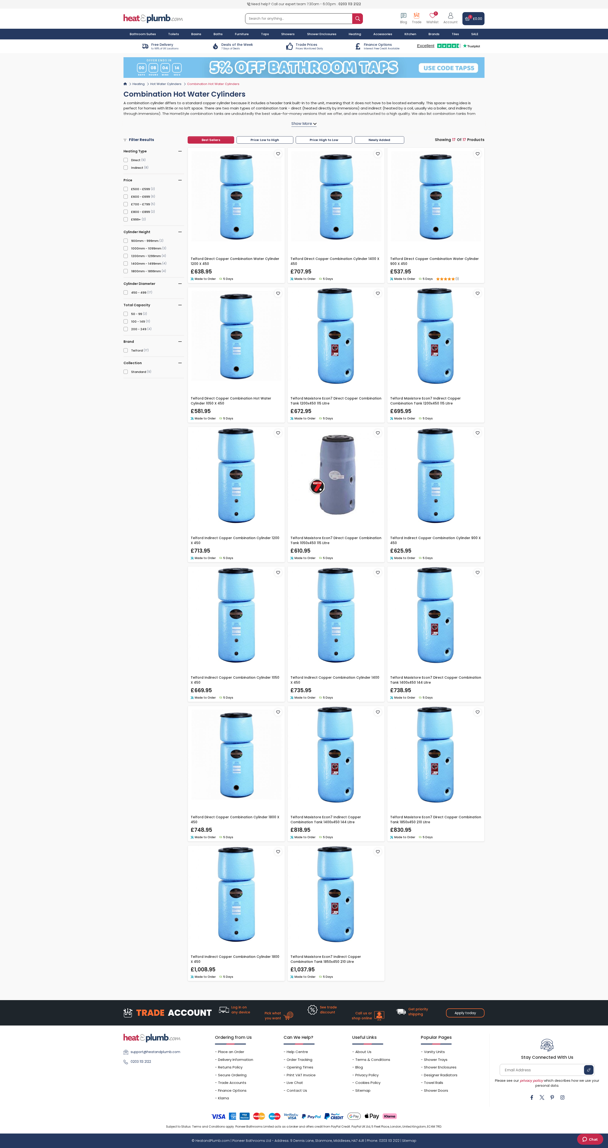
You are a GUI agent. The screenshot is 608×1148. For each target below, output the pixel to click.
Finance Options (232, 1090)
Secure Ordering (232, 1075)
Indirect (137, 167)
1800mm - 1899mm (146, 271)
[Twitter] (541, 1097)
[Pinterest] (552, 1097)
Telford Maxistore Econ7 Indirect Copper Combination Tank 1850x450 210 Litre (325, 959)
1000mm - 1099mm (146, 248)
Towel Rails (433, 1082)
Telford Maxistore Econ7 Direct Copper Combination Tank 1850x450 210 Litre (435, 819)
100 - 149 (138, 321)
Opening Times (300, 1067)
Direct (135, 160)
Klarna (223, 1098)
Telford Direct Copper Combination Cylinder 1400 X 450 (334, 261)
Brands (433, 34)
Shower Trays (435, 1059)
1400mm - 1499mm (146, 263)
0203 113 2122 (349, 4)
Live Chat (295, 1082)
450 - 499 (138, 292)
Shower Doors (436, 1090)
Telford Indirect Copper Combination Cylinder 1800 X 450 (235, 959)
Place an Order (231, 1051)
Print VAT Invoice (301, 1075)
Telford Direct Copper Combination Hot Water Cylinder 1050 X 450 (231, 401)
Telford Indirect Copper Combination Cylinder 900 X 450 (435, 540)
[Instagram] (562, 1097)
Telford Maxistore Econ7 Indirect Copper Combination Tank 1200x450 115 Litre (425, 401)
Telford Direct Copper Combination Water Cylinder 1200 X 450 (235, 261)
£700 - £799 (140, 204)
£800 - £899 (140, 212)
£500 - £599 (140, 189)
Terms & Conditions (372, 1059)
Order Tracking (299, 1059)
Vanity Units (434, 1051)
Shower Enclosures (440, 1067)
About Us (363, 1051)
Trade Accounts (232, 1082)
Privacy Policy (367, 1075)
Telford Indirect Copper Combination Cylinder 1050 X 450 (235, 680)
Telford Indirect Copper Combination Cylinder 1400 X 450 (334, 680)
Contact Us (297, 1090)
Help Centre (297, 1051)
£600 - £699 (140, 196)
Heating (139, 84)
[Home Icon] (125, 83)
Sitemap (362, 1090)
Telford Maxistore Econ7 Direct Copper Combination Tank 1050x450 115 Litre (335, 540)
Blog (359, 1067)
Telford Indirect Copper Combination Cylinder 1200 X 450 (235, 540)
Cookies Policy (367, 1082)
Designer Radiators (440, 1075)
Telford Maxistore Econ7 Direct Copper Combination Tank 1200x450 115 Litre (335, 401)
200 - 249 (138, 329)
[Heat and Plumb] (153, 18)
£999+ (136, 219)
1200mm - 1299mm (146, 256)
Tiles (455, 34)
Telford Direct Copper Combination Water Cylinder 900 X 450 (434, 261)
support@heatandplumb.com (155, 1051)
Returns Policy (230, 1067)
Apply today (465, 1012)
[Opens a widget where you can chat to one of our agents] (590, 1140)
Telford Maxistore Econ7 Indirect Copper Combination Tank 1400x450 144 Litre (325, 819)
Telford (137, 350)
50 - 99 (136, 314)
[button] (450, 19)
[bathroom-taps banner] (304, 67)
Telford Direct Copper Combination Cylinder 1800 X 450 (235, 819)
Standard (138, 372)
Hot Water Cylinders (165, 84)
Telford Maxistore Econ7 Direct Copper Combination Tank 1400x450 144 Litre (435, 680)
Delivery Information (235, 1059)
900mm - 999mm (144, 241)
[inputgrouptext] (357, 18)
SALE (474, 34)
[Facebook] (531, 1097)
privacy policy (531, 1080)
